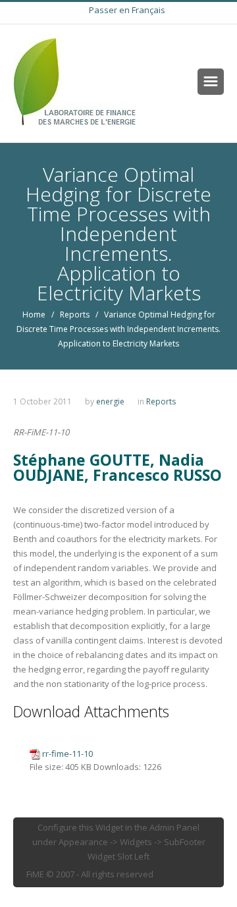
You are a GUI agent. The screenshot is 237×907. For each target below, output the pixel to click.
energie (110, 401)
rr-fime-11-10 (67, 753)
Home (33, 314)
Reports (75, 314)
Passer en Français (127, 10)
